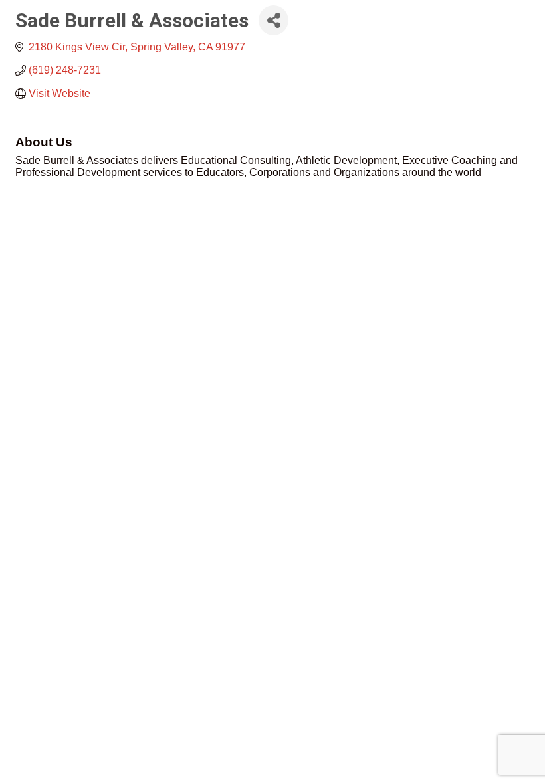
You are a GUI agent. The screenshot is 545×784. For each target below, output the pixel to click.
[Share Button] (273, 20)
